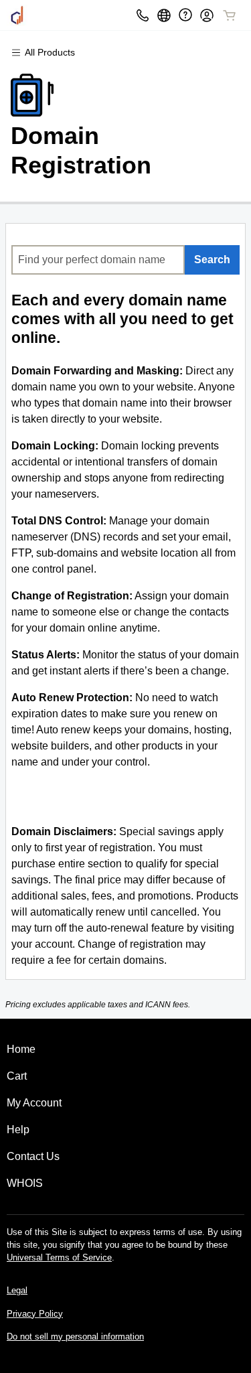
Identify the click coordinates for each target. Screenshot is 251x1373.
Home (21, 1049)
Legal (17, 1290)
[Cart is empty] (230, 15)
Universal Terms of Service (59, 1257)
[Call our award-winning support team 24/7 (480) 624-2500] (185, 15)
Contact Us (33, 1156)
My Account (34, 1102)
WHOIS (25, 1183)
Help (18, 1129)
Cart (17, 1076)
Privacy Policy (35, 1314)
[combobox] (98, 259)
